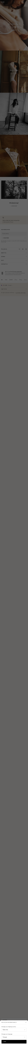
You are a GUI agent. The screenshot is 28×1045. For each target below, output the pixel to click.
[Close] (26, 1022)
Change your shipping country (8, 1026)
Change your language (6, 1034)
